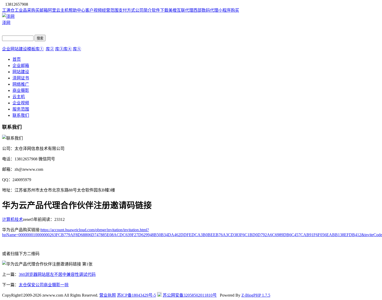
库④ (67, 49)
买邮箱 (41, 10)
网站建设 (20, 72)
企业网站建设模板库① (23, 49)
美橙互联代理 (180, 10)
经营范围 (110, 10)
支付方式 (126, 10)
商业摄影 (20, 90)
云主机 (18, 96)
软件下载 (160, 10)
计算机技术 (12, 219)
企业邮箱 (20, 65)
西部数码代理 (205, 10)
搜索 (40, 38)
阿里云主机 (58, 10)
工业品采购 (25, 10)
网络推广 (20, 84)
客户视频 (93, 10)
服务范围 (20, 109)
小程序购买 (228, 10)
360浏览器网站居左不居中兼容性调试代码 (57, 274)
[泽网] (8, 16)
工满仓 (8, 10)
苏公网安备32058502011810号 (190, 295)
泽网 (6, 23)
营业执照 (107, 295)
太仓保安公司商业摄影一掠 (44, 285)
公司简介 (143, 10)
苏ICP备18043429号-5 (136, 295)
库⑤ (77, 49)
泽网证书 (20, 78)
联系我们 (20, 115)
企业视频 (20, 103)
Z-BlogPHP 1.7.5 (255, 295)
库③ (59, 49)
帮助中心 (77, 10)
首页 (16, 59)
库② (50, 49)
